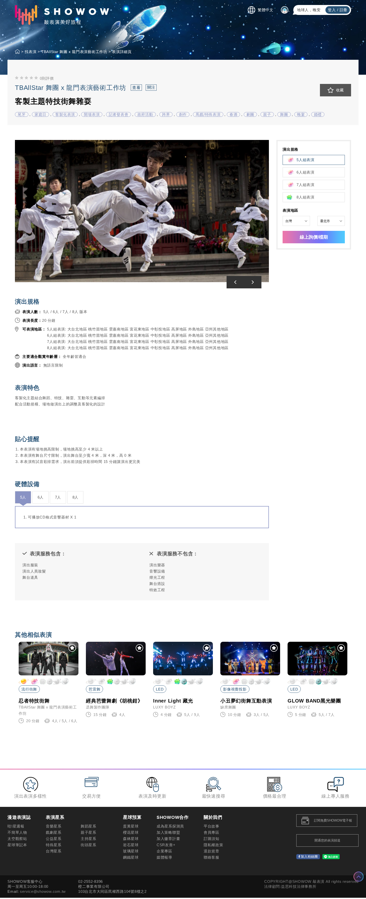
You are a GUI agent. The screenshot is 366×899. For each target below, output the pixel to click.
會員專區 (211, 832)
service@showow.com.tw (43, 891)
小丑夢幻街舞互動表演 (246, 701)
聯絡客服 (211, 857)
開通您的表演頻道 (327, 840)
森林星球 (131, 838)
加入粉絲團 (309, 856)
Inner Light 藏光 (173, 701)
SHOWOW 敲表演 (62, 15)
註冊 (344, 10)
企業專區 (164, 851)
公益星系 (53, 838)
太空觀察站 (17, 838)
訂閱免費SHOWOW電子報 (333, 820)
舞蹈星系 (88, 826)
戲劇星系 (53, 832)
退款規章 (211, 851)
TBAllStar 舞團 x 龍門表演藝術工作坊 (71, 87)
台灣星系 (53, 851)
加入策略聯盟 (168, 832)
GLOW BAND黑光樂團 (314, 701)
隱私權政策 (213, 845)
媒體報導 (164, 857)
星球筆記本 (17, 845)
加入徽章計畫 (168, 838)
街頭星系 (88, 845)
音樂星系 (53, 826)
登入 (332, 10)
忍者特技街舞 (34, 701)
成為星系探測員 (170, 826)
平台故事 (211, 826)
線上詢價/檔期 (314, 237)
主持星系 (88, 838)
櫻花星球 (131, 832)
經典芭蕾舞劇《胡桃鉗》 (114, 701)
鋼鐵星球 (131, 857)
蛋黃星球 (131, 826)
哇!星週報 (15, 826)
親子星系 (88, 832)
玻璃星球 (131, 851)
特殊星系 (53, 845)
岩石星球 (131, 845)
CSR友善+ (166, 845)
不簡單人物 (17, 832)
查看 (136, 87)
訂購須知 (211, 838)
